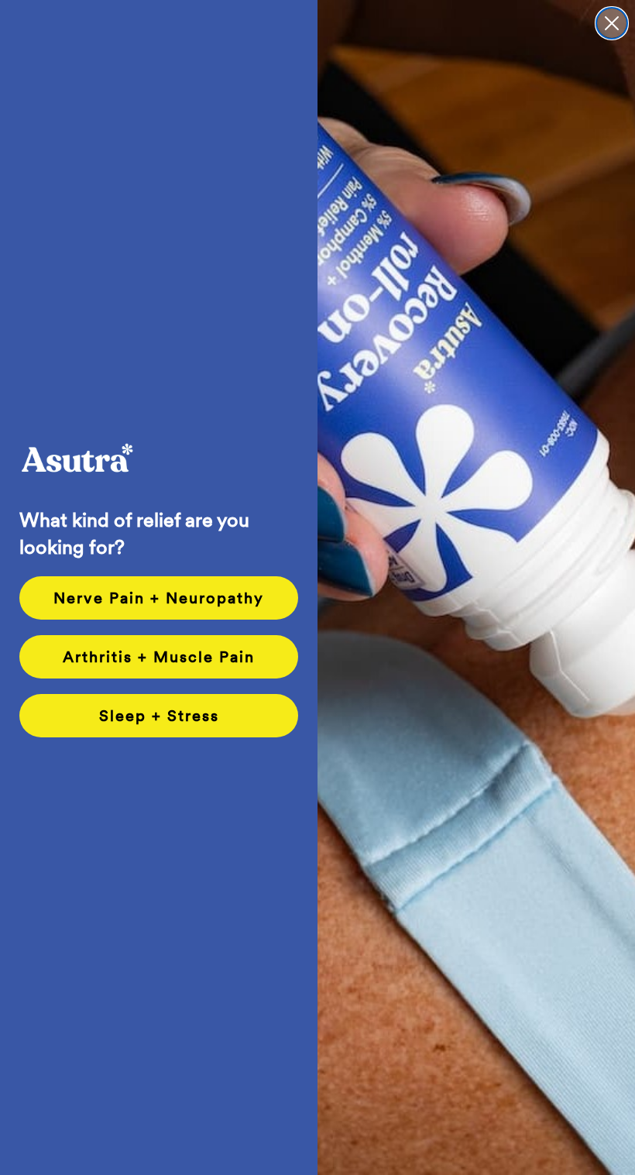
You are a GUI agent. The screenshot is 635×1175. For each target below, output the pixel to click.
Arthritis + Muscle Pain (159, 657)
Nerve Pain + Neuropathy (158, 598)
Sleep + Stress (159, 715)
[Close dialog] (611, 23)
